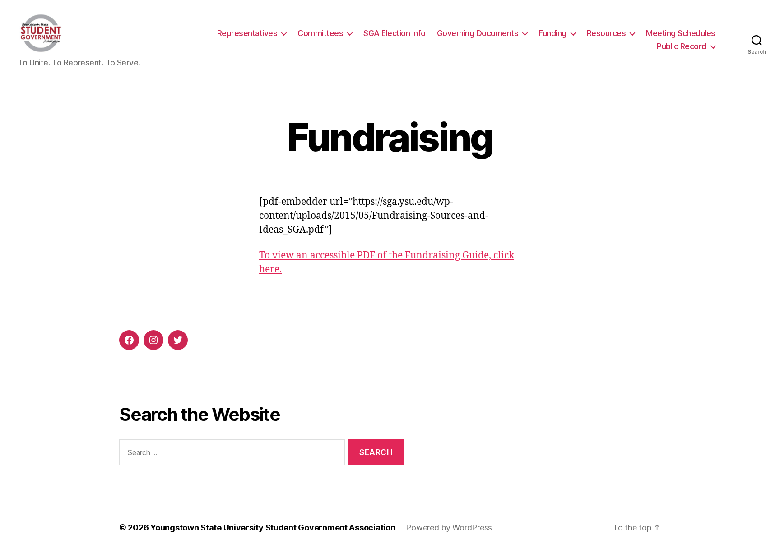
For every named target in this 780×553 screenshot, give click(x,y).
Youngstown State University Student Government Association (272, 527)
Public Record (681, 46)
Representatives (247, 33)
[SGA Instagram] (153, 340)
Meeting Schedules (680, 33)
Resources (606, 33)
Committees (320, 33)
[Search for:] (230, 454)
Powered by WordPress (449, 527)
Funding (552, 33)
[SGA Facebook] (129, 340)
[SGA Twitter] (178, 340)
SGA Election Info (394, 33)
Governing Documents (478, 33)
